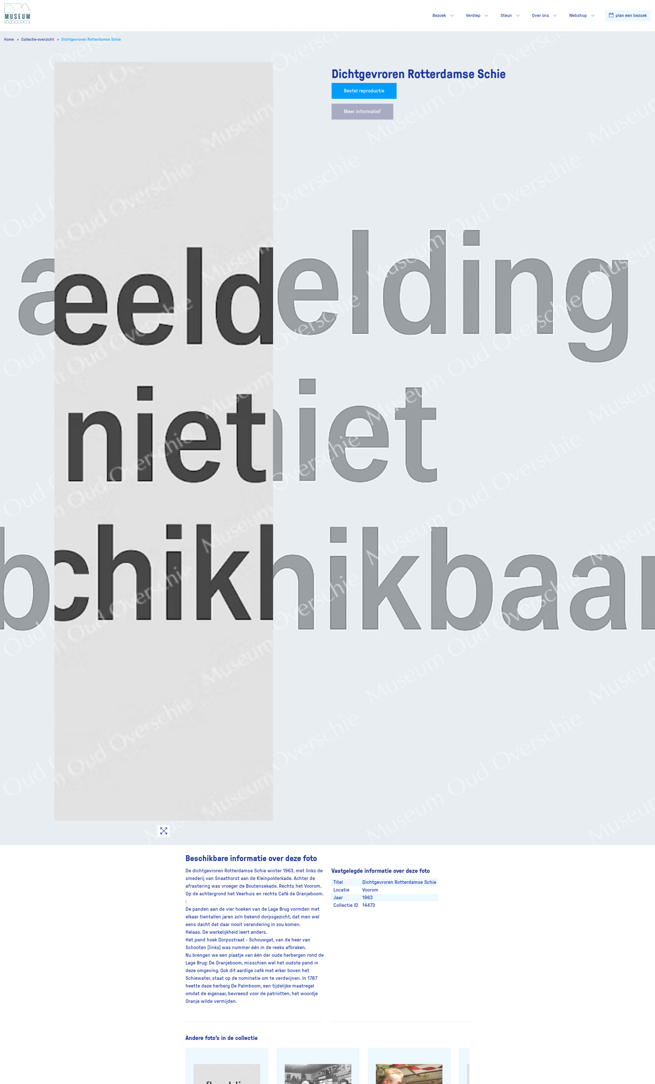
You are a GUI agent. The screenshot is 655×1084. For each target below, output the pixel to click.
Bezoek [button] (439, 15)
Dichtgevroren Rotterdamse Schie (91, 39)
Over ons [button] (540, 15)
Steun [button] (506, 15)
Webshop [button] (578, 15)
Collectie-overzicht (38, 39)
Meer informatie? (362, 111)
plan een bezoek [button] (631, 15)
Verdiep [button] (473, 15)
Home (9, 39)
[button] (452, 15)
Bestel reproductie (364, 90)
